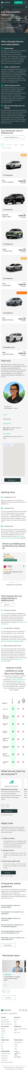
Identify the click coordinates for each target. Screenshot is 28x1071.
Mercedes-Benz (18, 1042)
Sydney (3, 1037)
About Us (16, 1019)
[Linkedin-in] (26, 1010)
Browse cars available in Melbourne (10, 641)
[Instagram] (23, 1010)
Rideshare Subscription (6, 1024)
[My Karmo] (26, 7)
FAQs (15, 1024)
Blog (15, 1021)
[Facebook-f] (20, 1010)
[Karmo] (5, 2)
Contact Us (17, 1053)
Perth (2, 1035)
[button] (2, 805)
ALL (3, 145)
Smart (15, 1046)
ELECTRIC (9, 145)
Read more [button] (6, 578)
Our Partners (17, 1057)
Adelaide (3, 1028)
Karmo (3, 613)
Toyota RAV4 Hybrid (5, 1053)
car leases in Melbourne (17, 679)
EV (1, 1044)
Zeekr (15, 1048)
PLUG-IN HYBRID (6, 148)
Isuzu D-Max (4, 1060)
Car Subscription (5, 1019)
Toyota (15, 1044)
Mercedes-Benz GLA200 (7, 1062)
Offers (16, 1055)
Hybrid (2, 1042)
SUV (2, 1048)
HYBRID (22, 145)
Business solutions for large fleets (20, 1029)
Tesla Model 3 (4, 1058)
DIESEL (16, 145)
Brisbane (3, 1031)
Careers (16, 1051)
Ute (2, 1046)
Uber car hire (17, 1032)
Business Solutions (5, 1021)
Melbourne (3, 1033)
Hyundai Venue (4, 1055)
